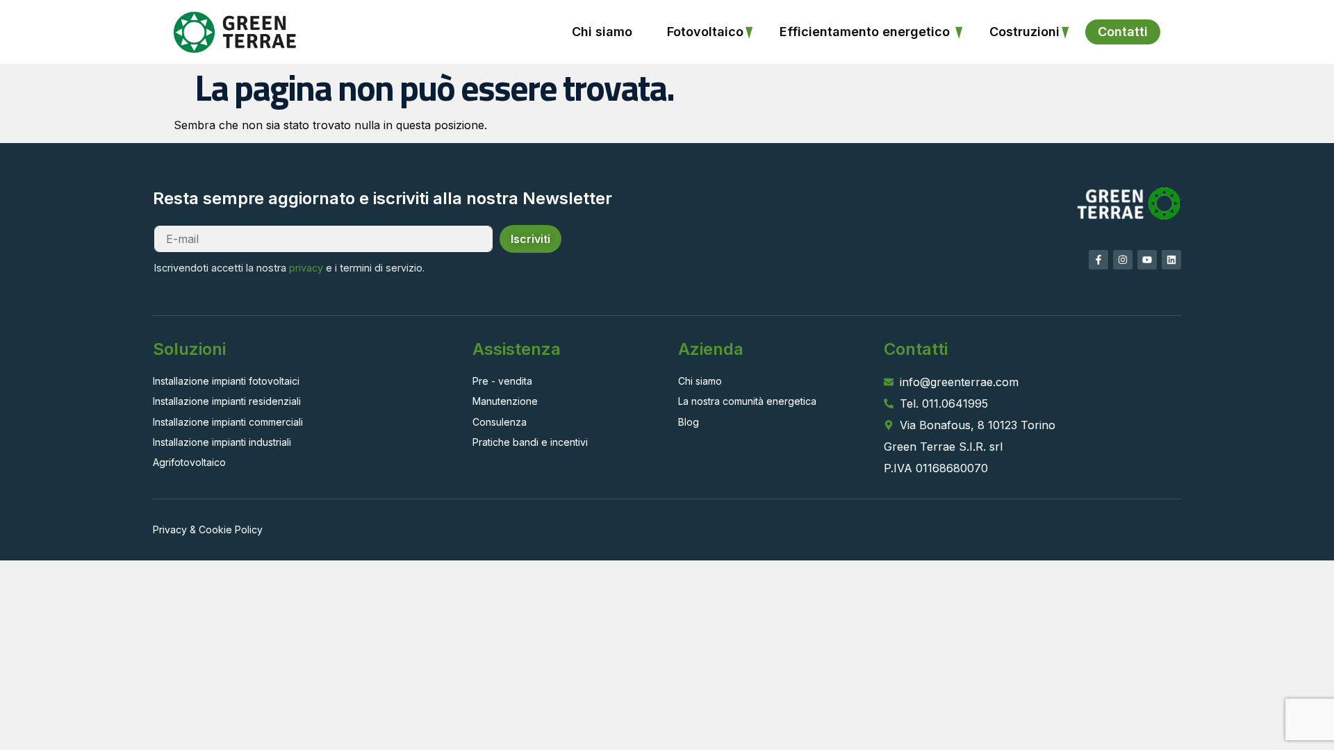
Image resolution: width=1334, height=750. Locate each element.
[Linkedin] (1171, 259)
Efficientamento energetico (866, 31)
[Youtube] (1147, 259)
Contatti (1123, 31)
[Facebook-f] (1098, 259)
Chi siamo (602, 31)
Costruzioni (1024, 31)
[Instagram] (1123, 259)
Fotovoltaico (705, 31)
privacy (306, 268)
